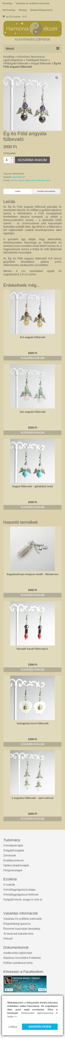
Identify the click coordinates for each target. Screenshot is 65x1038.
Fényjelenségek (12, 870)
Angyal (21, 180)
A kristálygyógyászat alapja (19, 889)
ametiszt (14, 180)
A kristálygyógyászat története (20, 894)
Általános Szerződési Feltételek (22, 957)
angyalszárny (30, 180)
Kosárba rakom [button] (32, 358)
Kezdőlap (9, 56)
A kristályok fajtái (13, 845)
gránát (47, 180)
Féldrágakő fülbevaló (15, 63)
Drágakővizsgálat (13, 850)
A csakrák (9, 884)
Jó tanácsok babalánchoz (18, 933)
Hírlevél (7, 938)
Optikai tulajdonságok (16, 865)
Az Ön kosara (16, 16)
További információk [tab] (46, 191)
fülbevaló (40, 180)
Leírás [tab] (17, 191)
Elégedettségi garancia (17, 923)
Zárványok (9, 855)
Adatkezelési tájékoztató (17, 952)
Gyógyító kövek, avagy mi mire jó (22, 899)
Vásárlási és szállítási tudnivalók (22, 918)
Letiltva (12, 1026)
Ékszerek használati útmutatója (21, 928)
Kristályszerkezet (13, 860)
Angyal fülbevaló (41, 63)
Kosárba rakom (32, 160)
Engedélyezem (40, 1026)
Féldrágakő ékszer (37, 60)
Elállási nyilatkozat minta (18, 962)
